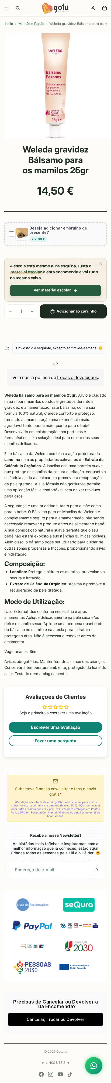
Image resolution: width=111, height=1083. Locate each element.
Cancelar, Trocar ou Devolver (55, 1019)
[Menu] (6, 8)
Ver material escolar (52, 290)
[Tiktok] (70, 1074)
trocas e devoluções (77, 377)
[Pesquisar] (18, 8)
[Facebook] (41, 1074)
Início (9, 24)
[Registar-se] (96, 870)
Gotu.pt (61, 1051)
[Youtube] (60, 1074)
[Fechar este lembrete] (100, 263)
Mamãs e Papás (31, 24)
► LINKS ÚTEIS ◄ (56, 1063)
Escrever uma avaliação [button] (55, 727)
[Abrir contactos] (93, 1065)
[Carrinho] (104, 8)
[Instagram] (50, 1074)
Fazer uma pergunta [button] (55, 740)
